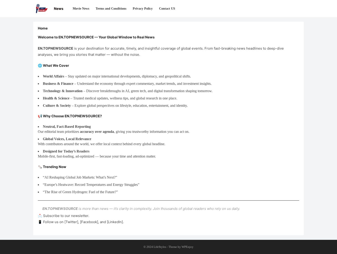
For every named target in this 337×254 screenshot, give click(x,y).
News (58, 8)
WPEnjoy (187, 247)
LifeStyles (160, 247)
